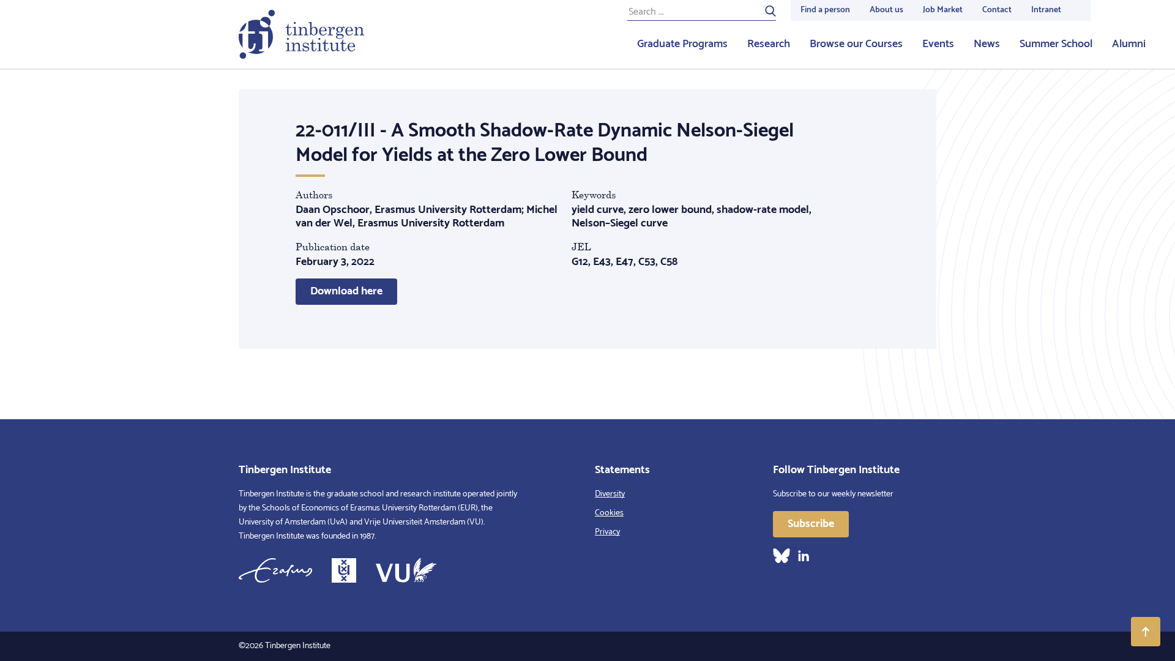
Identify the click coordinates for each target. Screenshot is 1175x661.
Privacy (607, 532)
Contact (997, 10)
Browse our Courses (856, 44)
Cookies (609, 513)
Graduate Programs (682, 44)
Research (768, 44)
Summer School (1056, 44)
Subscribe (811, 524)
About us (886, 10)
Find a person (825, 10)
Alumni (1129, 44)
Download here (346, 291)
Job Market (943, 10)
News (987, 44)
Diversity (610, 494)
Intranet (1046, 10)
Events (938, 44)
